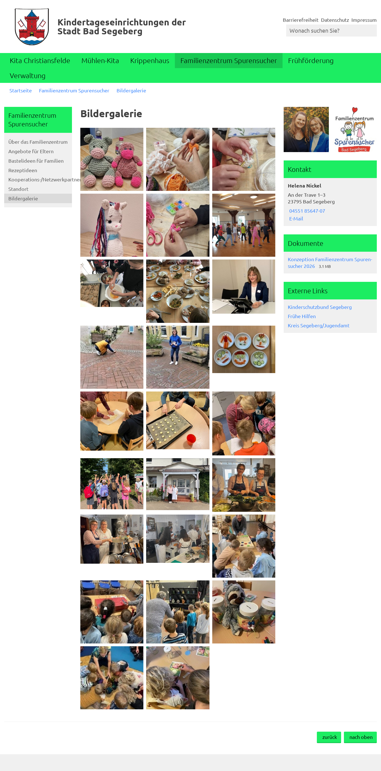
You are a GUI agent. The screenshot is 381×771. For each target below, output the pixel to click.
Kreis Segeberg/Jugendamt (318, 325)
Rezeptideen (22, 170)
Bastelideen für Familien (36, 161)
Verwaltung (27, 75)
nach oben (361, 737)
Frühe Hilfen (302, 316)
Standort (18, 189)
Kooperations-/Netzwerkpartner (40, 179)
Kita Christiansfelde (40, 60)
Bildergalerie (131, 90)
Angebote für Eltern (31, 151)
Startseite (20, 90)
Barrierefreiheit (301, 20)
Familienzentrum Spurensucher (228, 60)
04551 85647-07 (306, 210)
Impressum (364, 20)
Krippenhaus (149, 60)
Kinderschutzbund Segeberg (320, 307)
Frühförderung (311, 60)
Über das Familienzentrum (38, 142)
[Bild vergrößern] (111, 159)
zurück (329, 737)
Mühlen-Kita (100, 60)
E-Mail (295, 218)
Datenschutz (335, 20)
